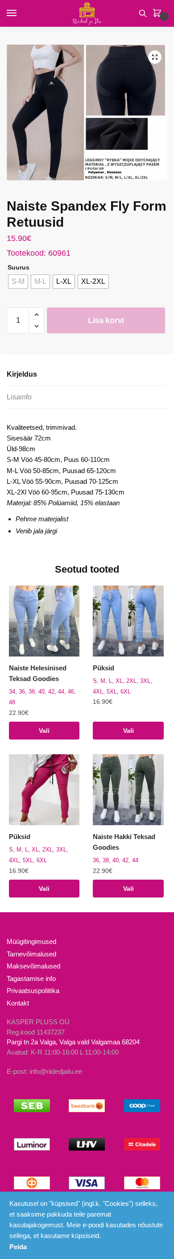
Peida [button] (18, 1247)
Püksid (103, 668)
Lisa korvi (106, 320)
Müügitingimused (31, 941)
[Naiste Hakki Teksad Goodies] (128, 789)
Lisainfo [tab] (19, 397)
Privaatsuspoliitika (33, 990)
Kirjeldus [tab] (22, 374)
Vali (44, 730)
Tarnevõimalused (31, 954)
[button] (155, 57)
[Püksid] (128, 621)
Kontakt (18, 1003)
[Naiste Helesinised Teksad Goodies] (44, 621)
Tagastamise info (31, 978)
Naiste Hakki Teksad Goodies (124, 842)
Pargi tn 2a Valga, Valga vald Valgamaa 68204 (73, 1042)
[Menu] (20, 13)
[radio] (18, 281)
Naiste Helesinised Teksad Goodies (37, 673)
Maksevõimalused (33, 966)
